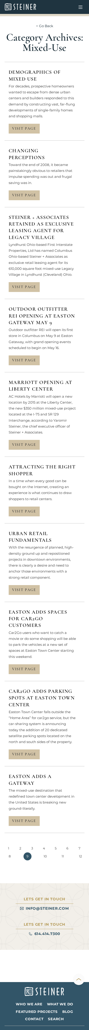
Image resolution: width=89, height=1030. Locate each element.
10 (45, 856)
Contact (34, 1019)
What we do (60, 1004)
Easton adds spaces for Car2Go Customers (38, 618)
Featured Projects (37, 1011)
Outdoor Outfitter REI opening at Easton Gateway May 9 (42, 316)
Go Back (46, 26)
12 (80, 856)
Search (56, 1019)
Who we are (29, 1004)
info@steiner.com (47, 908)
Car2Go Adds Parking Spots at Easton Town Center (42, 698)
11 (63, 856)
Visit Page (24, 128)
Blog (67, 1011)
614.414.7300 (47, 934)
